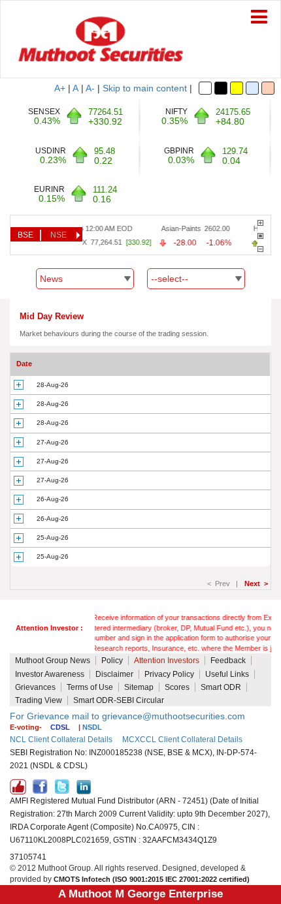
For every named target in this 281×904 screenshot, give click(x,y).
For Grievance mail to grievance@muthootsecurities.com (127, 716)
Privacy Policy (169, 674)
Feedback (228, 660)
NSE (58, 235)
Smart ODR (221, 687)
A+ (59, 88)
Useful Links (227, 674)
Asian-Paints (178, 228)
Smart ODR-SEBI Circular (118, 700)
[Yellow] (236, 88)
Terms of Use (90, 687)
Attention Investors (166, 660)
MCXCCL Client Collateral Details (182, 739)
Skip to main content (145, 88)
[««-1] (260, 249)
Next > (256, 583)
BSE (25, 235)
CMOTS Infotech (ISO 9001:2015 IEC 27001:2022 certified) (152, 879)
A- (90, 88)
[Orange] (267, 88)
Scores (177, 687)
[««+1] (260, 223)
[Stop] (260, 236)
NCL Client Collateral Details (61, 739)
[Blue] (252, 88)
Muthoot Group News (52, 660)
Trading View (38, 700)
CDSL (60, 727)
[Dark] (220, 88)
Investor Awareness (49, 674)
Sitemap (139, 687)
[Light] (205, 88)
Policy (112, 660)
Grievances (35, 687)
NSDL (92, 727)
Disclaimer (114, 674)
